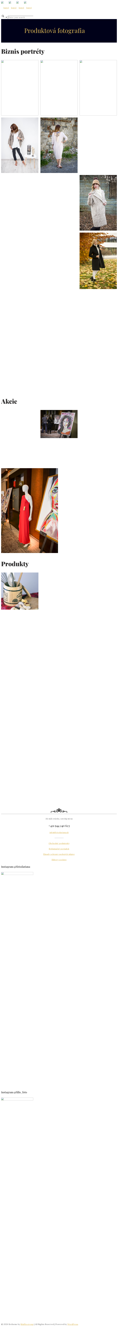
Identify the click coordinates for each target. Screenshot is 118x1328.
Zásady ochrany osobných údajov (59, 854)
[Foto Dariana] (16, 7)
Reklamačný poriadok (59, 849)
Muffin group (27, 1324)
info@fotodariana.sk (59, 832)
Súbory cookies (59, 859)
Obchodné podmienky (59, 843)
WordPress (72, 1324)
